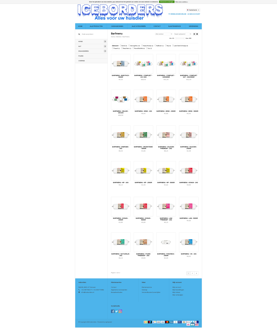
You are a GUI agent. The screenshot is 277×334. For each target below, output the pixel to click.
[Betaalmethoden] (146, 322)
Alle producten (96, 26)
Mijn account (194, 14)
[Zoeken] (79, 34)
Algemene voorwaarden (119, 290)
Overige (81, 61)
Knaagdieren (83, 51)
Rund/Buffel (139, 48)
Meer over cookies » (181, 2)
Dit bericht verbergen (166, 2)
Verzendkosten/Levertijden (151, 292)
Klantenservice (174, 26)
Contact (157, 26)
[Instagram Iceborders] (120, 311)
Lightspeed (108, 322)
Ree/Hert (127, 48)
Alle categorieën (139, 26)
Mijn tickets (176, 292)
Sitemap (144, 290)
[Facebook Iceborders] (112, 311)
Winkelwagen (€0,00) (178, 14)
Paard (80, 56)
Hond (80, 41)
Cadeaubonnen (117, 26)
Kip (169, 46)
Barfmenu (126, 37)
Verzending (193, 26)
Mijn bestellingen (178, 290)
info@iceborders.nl (87, 292)
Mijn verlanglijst (177, 295)
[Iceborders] (122, 12)
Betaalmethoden (116, 292)
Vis (149, 48)
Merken (118, 37)
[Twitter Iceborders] (116, 311)
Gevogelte (135, 46)
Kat (79, 46)
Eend (124, 46)
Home (80, 26)
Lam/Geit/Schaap (181, 46)
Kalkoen (160, 46)
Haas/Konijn (148, 46)
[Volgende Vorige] (196, 273)
